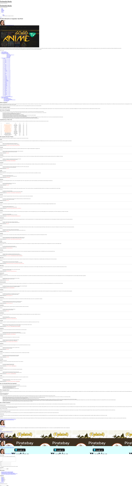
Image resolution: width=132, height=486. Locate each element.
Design (2, 8)
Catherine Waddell (3, 426)
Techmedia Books (6, 1)
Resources (2, 478)
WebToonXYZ (5, 79)
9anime (4, 58)
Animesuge (4, 75)
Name (1, 462)
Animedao (4, 69)
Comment (1, 461)
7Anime (4, 95)
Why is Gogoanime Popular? (4, 52)
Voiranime (4, 59)
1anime (4, 63)
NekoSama (4, 64)
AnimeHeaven (5, 85)
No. (8, 54)
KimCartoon (5, 78)
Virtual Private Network (7, 98)
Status (8, 56)
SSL (8, 57)
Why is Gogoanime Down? (4, 97)
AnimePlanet (5, 84)
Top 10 (2, 11)
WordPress (2, 481)
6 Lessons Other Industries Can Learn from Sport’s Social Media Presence (9, 473)
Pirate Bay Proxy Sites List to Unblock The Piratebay (6, 439)
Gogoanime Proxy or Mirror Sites (5, 53)
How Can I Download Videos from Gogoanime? (7, 96)
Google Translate (6, 100)
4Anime (4, 74)
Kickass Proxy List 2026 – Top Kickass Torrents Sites (7, 471)
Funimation (4, 62)
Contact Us (2, 12)
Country (9, 55)
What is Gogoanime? (3, 51)
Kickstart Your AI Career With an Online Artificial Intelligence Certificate (8, 419)
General (1, 430)
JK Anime (4, 89)
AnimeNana (5, 90)
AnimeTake (4, 94)
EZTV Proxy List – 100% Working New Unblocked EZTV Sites (8, 474)
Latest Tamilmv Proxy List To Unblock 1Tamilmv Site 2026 (7, 447)
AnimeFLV (4, 68)
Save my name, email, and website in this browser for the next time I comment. (9, 466)
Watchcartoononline (5, 80)
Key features (8, 86)
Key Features (8, 60)
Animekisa (4, 73)
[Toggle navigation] (0, 4)
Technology (2, 480)
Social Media (2, 10)
